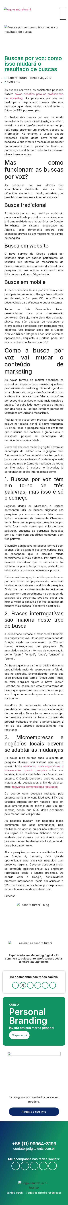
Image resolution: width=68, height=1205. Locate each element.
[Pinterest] (52, 985)
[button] (62, 6)
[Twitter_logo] (23, 985)
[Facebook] (15, 985)
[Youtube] (30, 985)
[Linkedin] (45, 985)
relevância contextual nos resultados (34, 786)
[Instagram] (37, 985)
